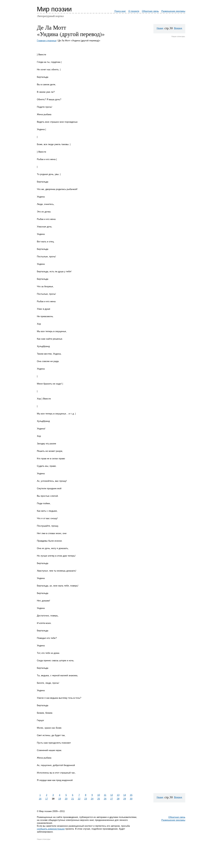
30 (131, 798)
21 (72, 798)
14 (124, 795)
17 (46, 798)
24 (92, 798)
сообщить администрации (51, 828)
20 (66, 798)
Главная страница (46, 40)
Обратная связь (150, 11)
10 (98, 795)
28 (118, 798)
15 (131, 795)
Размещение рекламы (173, 11)
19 (59, 798)
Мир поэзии (54, 9)
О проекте (133, 11)
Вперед (178, 28)
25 (98, 798)
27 (111, 798)
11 (105, 795)
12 (111, 795)
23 (85, 798)
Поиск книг (120, 11)
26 (105, 798)
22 (79, 798)
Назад (160, 28)
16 (40, 798)
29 (124, 798)
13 (118, 795)
